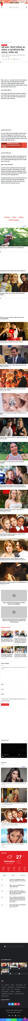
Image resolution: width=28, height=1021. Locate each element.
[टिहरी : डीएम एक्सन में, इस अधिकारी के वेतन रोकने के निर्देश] (5, 906)
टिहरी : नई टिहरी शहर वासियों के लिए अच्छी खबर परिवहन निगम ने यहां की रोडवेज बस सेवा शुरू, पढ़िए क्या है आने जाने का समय (17, 899)
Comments (22, 875)
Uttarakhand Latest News (19, 993)
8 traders (7, 217)
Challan (21, 217)
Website (2, 694)
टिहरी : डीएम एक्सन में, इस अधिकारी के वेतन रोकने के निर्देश (18, 905)
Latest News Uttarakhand (20, 987)
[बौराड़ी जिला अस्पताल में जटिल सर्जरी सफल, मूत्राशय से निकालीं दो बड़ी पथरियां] (14, 970)
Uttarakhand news (5, 995)
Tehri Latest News (5, 991)
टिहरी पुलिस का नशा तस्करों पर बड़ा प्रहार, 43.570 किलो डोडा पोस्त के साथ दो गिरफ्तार (21, 655)
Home (3, 42)
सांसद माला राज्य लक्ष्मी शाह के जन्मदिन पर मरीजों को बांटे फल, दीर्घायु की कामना (7, 655)
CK (22, 1010)
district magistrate (19, 984)
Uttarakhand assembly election (7, 993)
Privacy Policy (13, 1012)
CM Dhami (7, 984)
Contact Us (18, 1012)
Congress (12, 984)
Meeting (3, 989)
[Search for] (26, 7)
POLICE (8, 989)
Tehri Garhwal (8, 42)
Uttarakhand (18, 991)
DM (25, 984)
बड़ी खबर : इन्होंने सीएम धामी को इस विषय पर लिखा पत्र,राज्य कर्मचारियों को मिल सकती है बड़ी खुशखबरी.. (18, 892)
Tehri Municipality (14, 220)
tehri (12, 989)
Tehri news (12, 991)
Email (2, 689)
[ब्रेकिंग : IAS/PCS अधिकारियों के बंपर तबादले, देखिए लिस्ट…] (5, 887)
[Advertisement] (14, 24)
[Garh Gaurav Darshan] (14, 7)
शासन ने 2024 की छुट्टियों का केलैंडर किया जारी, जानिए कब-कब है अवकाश (18, 880)
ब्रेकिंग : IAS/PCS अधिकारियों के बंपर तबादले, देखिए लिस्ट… (17, 886)
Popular (4, 875)
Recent (13, 875)
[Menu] (1, 7)
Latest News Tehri (11, 987)
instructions (4, 987)
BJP (2, 984)
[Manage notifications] (25, 1018)
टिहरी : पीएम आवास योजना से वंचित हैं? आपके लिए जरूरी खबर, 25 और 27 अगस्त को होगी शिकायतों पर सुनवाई (21, 640)
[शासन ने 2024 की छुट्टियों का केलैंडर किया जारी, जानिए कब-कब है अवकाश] (5, 881)
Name (2, 684)
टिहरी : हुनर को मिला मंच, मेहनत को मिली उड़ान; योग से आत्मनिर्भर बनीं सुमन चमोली (7, 640)
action (14, 217)
